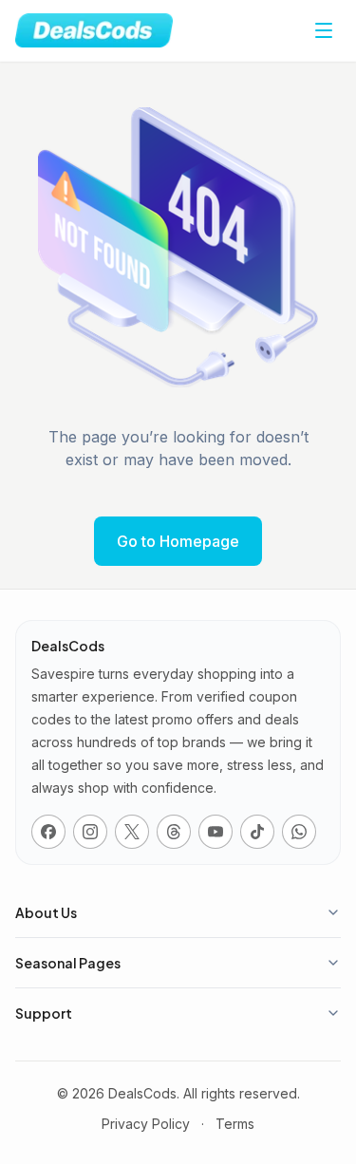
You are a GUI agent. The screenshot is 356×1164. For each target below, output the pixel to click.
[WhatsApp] (299, 832)
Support (43, 1013)
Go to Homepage (178, 541)
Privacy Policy (146, 1124)
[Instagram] (90, 832)
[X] (132, 832)
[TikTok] (257, 832)
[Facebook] (48, 832)
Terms (234, 1124)
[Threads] (174, 832)
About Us (46, 912)
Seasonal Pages (68, 962)
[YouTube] (215, 832)
